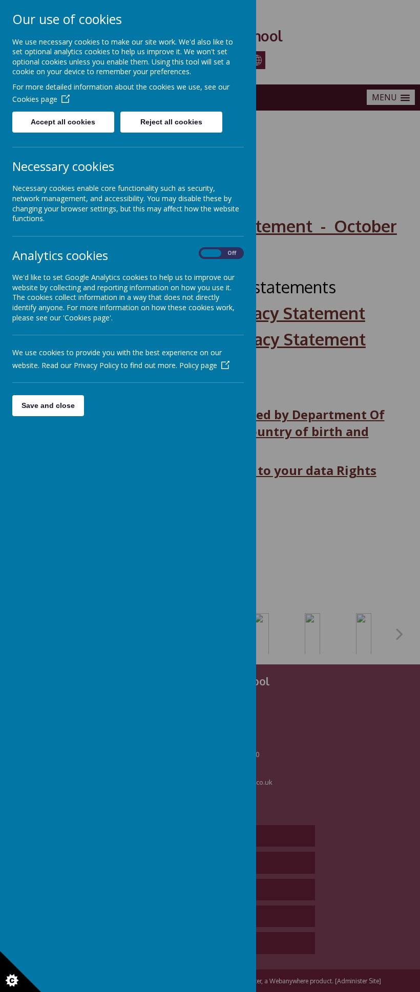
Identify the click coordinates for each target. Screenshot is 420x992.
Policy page (198, 365)
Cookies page (34, 99)
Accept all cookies (63, 122)
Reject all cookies (171, 122)
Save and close (48, 405)
